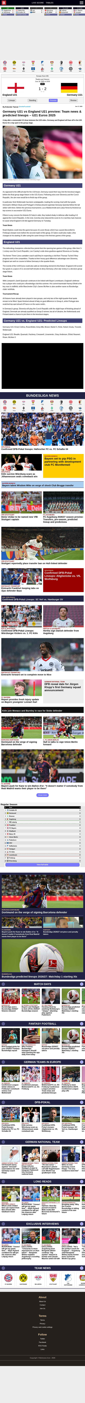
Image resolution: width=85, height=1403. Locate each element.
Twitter (42, 1339)
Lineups (12, 100)
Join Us (42, 1308)
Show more (42, 795)
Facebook (42, 1342)
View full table (42, 865)
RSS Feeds (42, 1346)
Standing (32, 100)
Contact (42, 1305)
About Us (42, 1301)
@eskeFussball (24, 106)
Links (42, 1349)
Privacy (42, 1324)
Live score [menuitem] (38, 3)
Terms (42, 1320)
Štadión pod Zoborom (42, 79)
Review (73, 100)
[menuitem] (5, 3)
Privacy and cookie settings (42, 1327)
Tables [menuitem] (49, 3)
